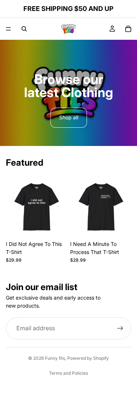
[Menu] (8, 28)
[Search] (24, 29)
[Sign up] (120, 328)
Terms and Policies (68, 373)
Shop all (68, 117)
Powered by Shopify (88, 358)
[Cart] (128, 29)
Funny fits (55, 358)
